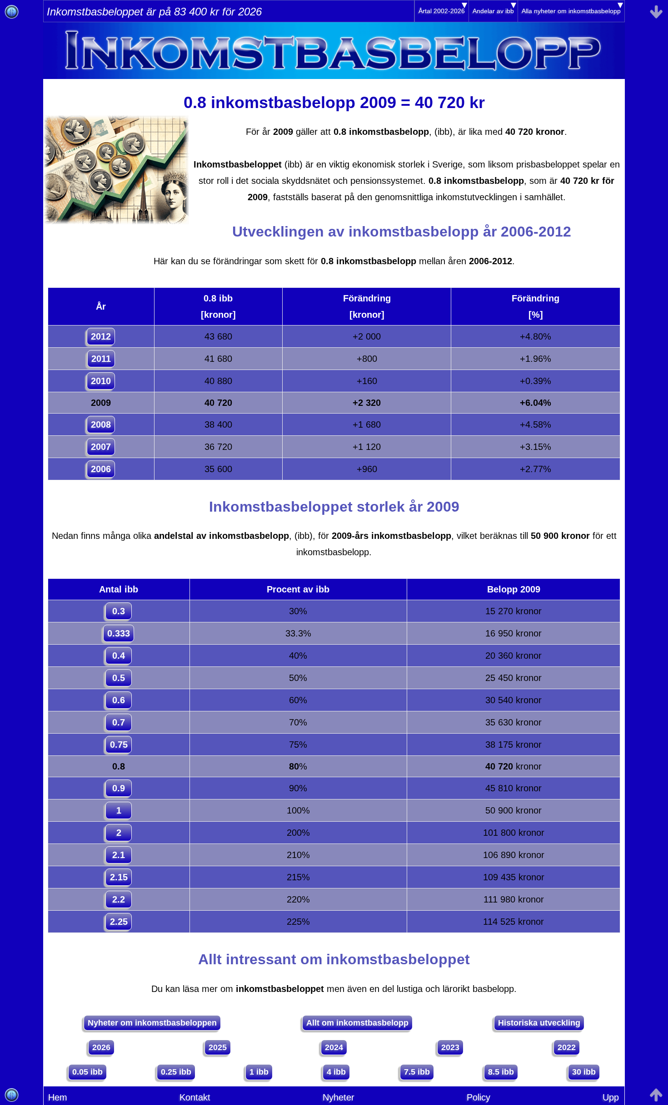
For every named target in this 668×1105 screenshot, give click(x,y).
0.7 (118, 722)
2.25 (119, 922)
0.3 (118, 611)
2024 (334, 1047)
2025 (218, 1047)
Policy (478, 1097)
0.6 (118, 700)
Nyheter (338, 1097)
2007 (101, 447)
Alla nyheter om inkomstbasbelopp (571, 11)
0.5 (118, 678)
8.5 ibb (501, 1071)
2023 (450, 1047)
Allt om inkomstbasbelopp (357, 1022)
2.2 (118, 899)
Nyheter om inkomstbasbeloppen (152, 1022)
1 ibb (259, 1071)
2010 (101, 381)
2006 (101, 469)
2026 (101, 1047)
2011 (101, 359)
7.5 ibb (417, 1071)
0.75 (119, 745)
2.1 (118, 855)
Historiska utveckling (539, 1022)
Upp (611, 1097)
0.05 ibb (87, 1071)
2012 (101, 336)
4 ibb (336, 1071)
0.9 (118, 788)
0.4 (118, 656)
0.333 (118, 633)
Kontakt (194, 1097)
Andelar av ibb (493, 11)
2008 (101, 424)
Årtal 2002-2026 (442, 11)
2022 (567, 1047)
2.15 (119, 877)
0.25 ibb (176, 1071)
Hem (57, 1097)
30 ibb (584, 1071)
